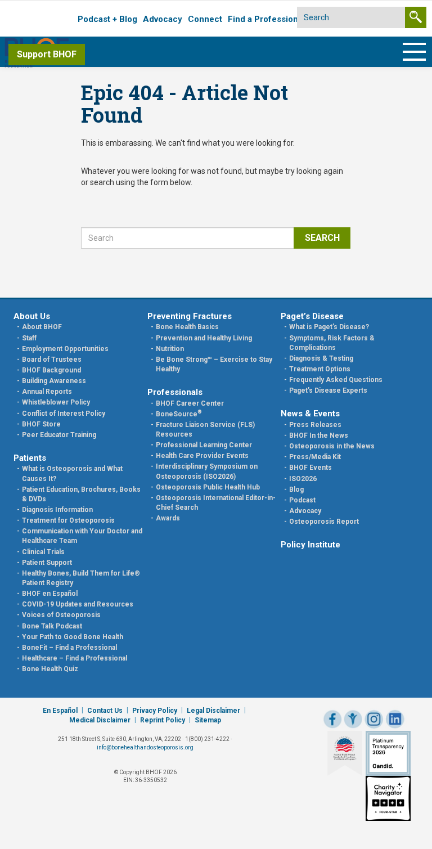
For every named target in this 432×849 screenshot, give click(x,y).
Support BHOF (46, 54)
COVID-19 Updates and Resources (77, 604)
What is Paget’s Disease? (329, 327)
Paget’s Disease (312, 316)
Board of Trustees (52, 359)
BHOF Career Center (190, 403)
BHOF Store (41, 424)
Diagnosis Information (57, 510)
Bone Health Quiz (50, 669)
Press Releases (315, 425)
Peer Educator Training (59, 435)
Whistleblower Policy (56, 402)
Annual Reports (47, 392)
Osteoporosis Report (324, 521)
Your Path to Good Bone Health (72, 637)
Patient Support (47, 563)
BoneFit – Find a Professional (69, 648)
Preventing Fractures (189, 316)
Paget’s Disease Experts (328, 390)
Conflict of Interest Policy (63, 413)
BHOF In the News (318, 435)
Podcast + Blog (107, 19)
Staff (29, 338)
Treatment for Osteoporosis (68, 520)
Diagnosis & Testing (321, 358)
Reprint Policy (162, 720)
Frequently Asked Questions (335, 380)
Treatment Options (319, 369)
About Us (32, 316)
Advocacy (162, 19)
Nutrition (170, 349)
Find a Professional (266, 19)
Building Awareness (54, 381)
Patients (30, 458)
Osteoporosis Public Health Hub (208, 487)
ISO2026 (303, 479)
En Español (60, 711)
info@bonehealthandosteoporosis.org (145, 747)
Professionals (174, 392)
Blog (296, 489)
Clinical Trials (43, 552)
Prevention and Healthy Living (204, 338)
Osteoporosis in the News (332, 446)
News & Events (310, 413)
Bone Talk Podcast (52, 626)
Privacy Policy (154, 711)
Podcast (302, 500)
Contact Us (105, 711)
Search (322, 237)
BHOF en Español (50, 594)
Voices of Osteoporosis (61, 615)
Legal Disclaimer (213, 711)
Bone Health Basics (187, 327)
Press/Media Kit (315, 457)
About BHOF (42, 327)
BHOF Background (51, 370)
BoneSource (179, 414)
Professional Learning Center (204, 445)
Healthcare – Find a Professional (74, 658)
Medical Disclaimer (99, 720)
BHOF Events (310, 467)
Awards (168, 518)
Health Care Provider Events (202, 456)
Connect (205, 19)
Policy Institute (310, 545)
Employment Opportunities (65, 349)
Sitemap (208, 720)
